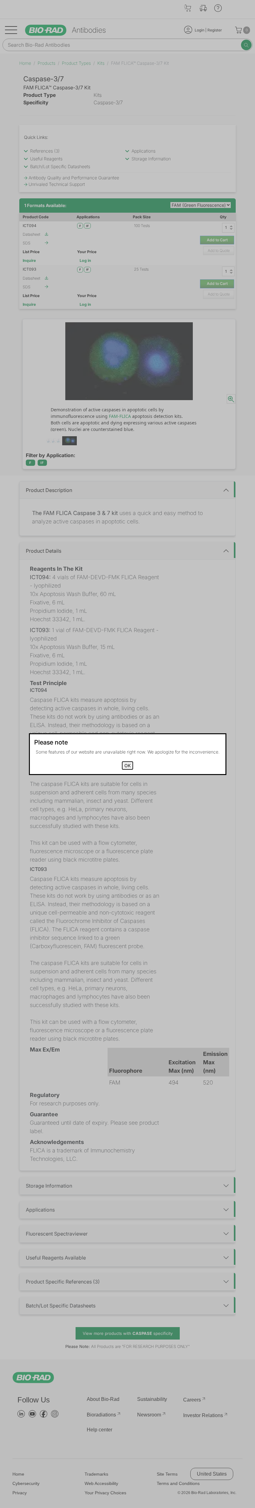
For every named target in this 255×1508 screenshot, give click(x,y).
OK (127, 765)
